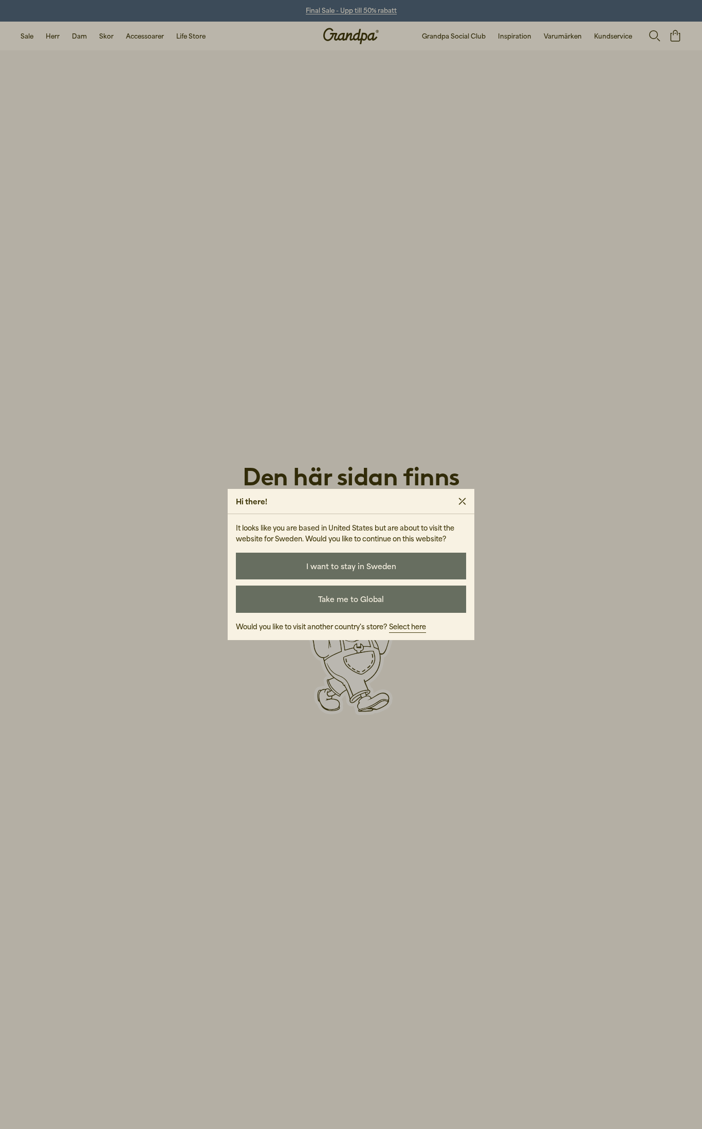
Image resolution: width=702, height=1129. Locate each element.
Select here (407, 626)
